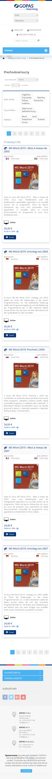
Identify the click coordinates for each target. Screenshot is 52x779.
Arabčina (26, 103)
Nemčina (41, 98)
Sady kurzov (27, 108)
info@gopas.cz (24, 722)
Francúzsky (27, 98)
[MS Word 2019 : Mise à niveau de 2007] (26, 476)
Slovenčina (38, 101)
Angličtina (26, 95)
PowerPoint (27, 119)
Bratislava (26, 741)
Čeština (25, 101)
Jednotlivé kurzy (29, 111)
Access (25, 122)
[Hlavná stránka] (3, 58)
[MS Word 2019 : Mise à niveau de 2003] (26, 177)
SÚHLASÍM (26, 771)
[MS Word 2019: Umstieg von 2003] (26, 277)
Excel (34, 117)
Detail (11, 237)
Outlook (41, 119)
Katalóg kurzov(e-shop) (17, 58)
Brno (24, 727)
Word (24, 117)
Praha (25, 713)
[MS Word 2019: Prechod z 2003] (26, 375)
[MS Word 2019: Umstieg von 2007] (26, 574)
